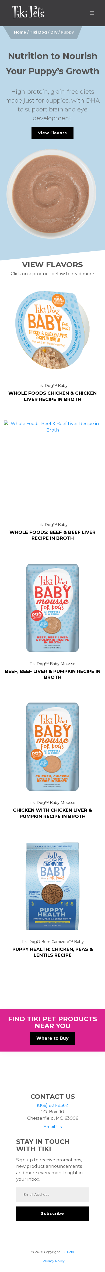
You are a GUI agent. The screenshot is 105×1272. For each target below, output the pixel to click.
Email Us (52, 1126)
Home (20, 32)
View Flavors (52, 133)
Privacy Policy (54, 1261)
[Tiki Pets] (28, 13)
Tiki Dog (38, 32)
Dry (53, 32)
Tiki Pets (67, 1252)
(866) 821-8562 (52, 1105)
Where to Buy (52, 1038)
